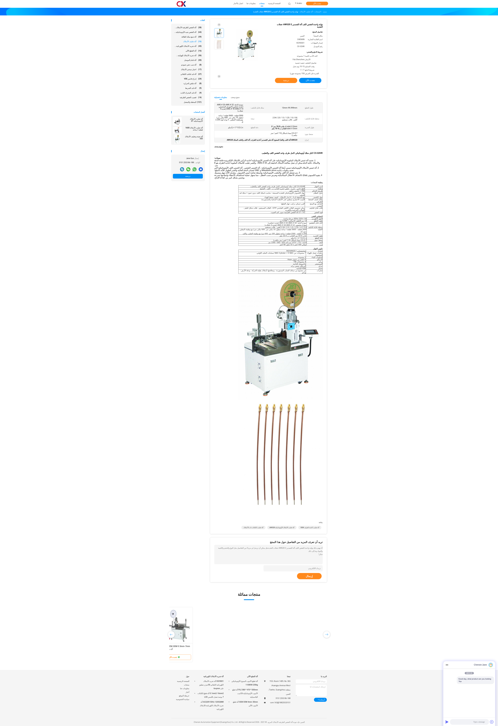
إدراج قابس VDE (193, 79)
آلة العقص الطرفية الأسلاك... (188, 27)
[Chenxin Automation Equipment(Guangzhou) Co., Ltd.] (181, 4)
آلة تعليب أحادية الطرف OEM (309, 527)
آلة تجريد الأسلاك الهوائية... (189, 55)
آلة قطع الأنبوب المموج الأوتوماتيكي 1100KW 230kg (244, 683)
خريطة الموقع (184, 696)
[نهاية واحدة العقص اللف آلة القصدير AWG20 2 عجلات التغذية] (247, 45)
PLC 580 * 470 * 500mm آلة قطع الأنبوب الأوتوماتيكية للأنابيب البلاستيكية (245, 693)
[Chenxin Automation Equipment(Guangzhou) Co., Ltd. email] (201, 169)
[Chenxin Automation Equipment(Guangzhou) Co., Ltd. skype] (182, 169)
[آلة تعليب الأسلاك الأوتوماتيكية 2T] (177, 121)
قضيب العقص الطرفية (191, 97)
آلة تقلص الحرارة (193, 83)
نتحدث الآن (317, 3)
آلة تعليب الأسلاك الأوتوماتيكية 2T (196, 120)
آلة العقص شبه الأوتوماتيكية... (188, 32)
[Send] (447, 722)
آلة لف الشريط (193, 88)
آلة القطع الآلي (194, 51)
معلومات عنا (184, 688)
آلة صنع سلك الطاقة (191, 37)
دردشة (187, 176)
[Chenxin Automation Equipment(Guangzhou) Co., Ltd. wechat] (188, 169)
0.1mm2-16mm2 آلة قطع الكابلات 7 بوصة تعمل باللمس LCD (211, 695)
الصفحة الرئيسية (183, 681)
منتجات (186, 685)
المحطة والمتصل (193, 102)
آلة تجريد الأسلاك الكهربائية (213, 676)
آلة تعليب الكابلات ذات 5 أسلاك (253, 527)
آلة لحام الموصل (193, 60)
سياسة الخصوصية (182, 699)
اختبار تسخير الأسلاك (191, 69)
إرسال (309, 576)
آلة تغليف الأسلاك (192, 41)
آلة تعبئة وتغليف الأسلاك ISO (194, 138)
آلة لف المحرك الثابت (191, 93)
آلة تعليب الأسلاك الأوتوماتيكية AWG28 (281, 527)
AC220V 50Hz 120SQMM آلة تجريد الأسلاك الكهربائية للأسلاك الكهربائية (212, 705)
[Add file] (492, 722)
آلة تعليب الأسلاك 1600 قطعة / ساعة (194, 129)
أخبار (187, 692)
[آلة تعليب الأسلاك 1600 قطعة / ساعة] (177, 130)
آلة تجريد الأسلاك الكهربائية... (188, 46)
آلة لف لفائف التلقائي (191, 74)
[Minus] (446, 664)
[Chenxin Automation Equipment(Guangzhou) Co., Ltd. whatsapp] (194, 169)
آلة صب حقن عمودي (191, 65)
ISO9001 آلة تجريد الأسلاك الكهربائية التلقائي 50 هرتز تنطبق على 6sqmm (211, 684)
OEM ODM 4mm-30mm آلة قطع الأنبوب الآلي (245, 704)
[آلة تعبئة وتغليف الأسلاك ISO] (177, 139)
